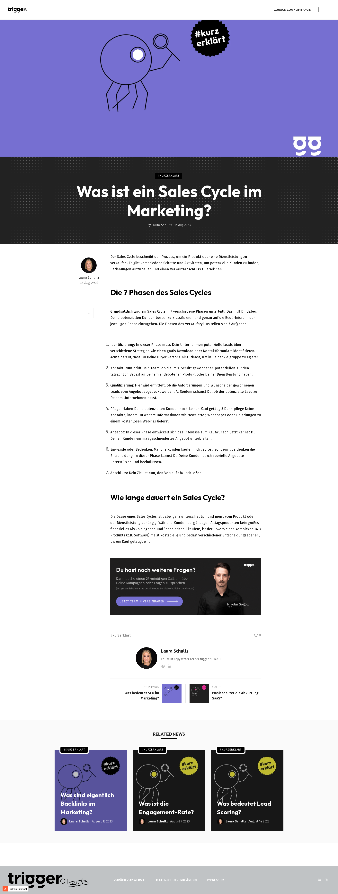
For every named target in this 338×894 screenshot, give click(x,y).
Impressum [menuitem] (215, 880)
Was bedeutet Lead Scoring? (244, 808)
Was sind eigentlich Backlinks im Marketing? (87, 803)
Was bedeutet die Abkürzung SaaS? (235, 695)
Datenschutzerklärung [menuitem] (176, 880)
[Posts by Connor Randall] (89, 265)
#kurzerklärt (168, 175)
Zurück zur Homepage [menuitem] (292, 10)
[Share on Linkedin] (89, 313)
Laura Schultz (161, 225)
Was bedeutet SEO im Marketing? (142, 695)
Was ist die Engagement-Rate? (166, 808)
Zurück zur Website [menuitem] (130, 880)
